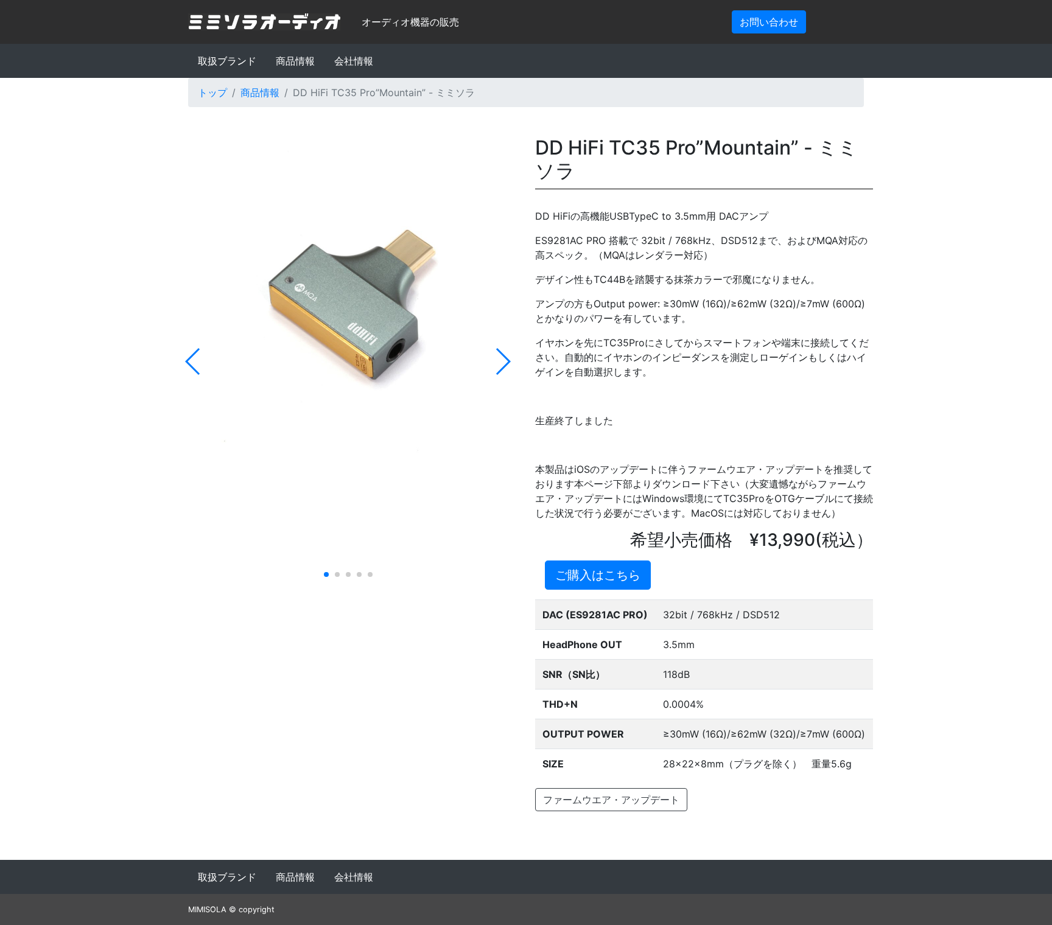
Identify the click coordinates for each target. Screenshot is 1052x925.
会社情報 (353, 61)
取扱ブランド (227, 61)
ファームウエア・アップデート (611, 800)
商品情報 (295, 61)
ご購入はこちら (597, 575)
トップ (212, 92)
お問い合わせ (769, 22)
